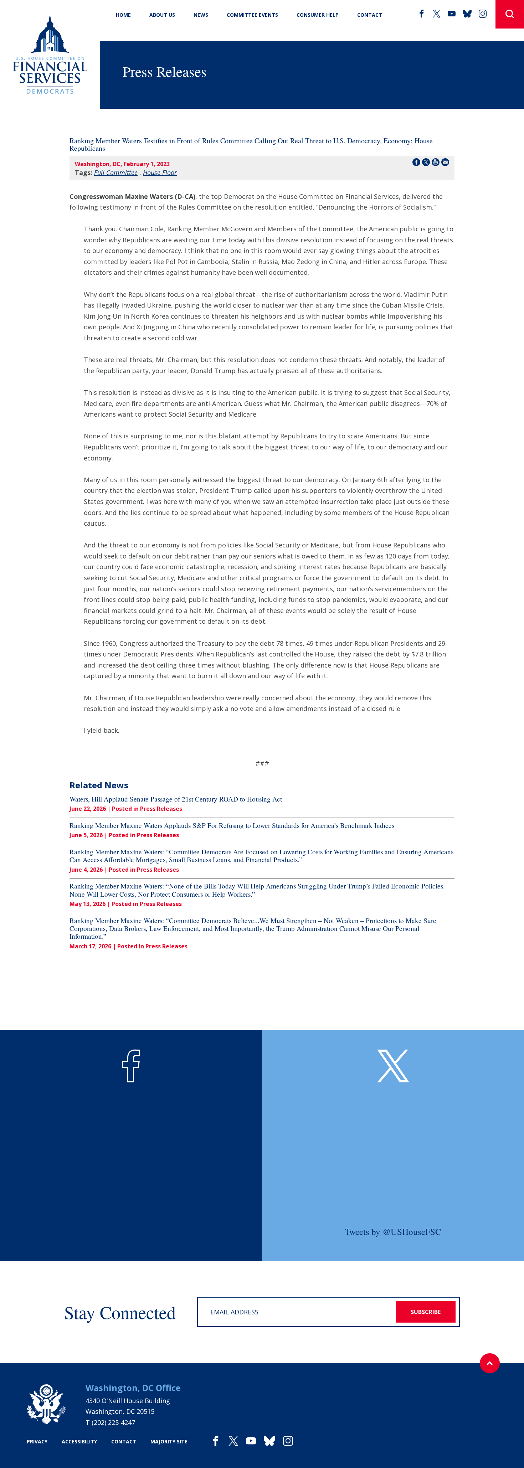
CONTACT (369, 14)
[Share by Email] (445, 163)
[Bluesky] (467, 14)
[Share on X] (426, 163)
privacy (37, 1441)
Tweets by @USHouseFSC (393, 1231)
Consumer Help (318, 14)
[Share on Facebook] (416, 163)
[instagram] (483, 14)
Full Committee (116, 172)
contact (123, 1441)
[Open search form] (509, 14)
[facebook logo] (131, 1066)
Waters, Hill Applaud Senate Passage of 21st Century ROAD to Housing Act (176, 799)
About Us (162, 14)
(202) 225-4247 (113, 1422)
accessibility (79, 1441)
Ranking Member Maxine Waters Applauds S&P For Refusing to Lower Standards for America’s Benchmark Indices (232, 825)
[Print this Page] (436, 163)
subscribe (426, 1312)
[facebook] (422, 14)
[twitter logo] (393, 1066)
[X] (437, 14)
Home (123, 14)
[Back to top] (490, 1363)
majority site (168, 1441)
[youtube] (452, 14)
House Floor (160, 172)
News (201, 14)
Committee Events (252, 14)
